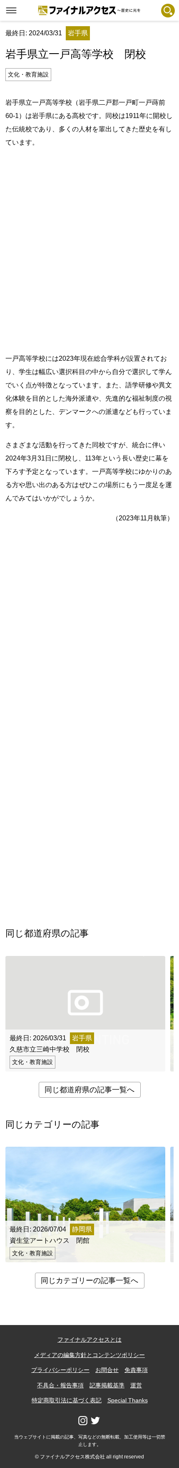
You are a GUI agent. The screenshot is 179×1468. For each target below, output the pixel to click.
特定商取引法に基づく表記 (67, 1400)
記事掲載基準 (107, 1385)
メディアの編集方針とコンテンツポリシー (89, 1355)
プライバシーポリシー (60, 1370)
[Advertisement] (89, 249)
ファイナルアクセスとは (89, 1339)
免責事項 (136, 1370)
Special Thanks (127, 1400)
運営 (136, 1385)
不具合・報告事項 (60, 1385)
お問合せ (107, 1370)
